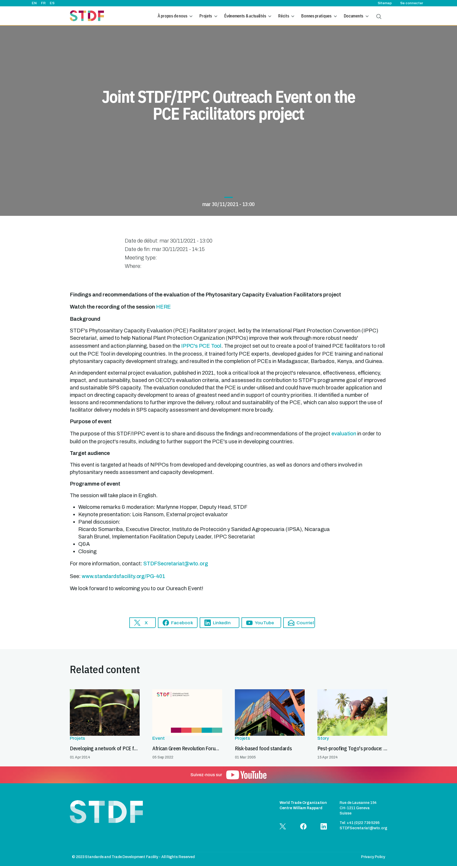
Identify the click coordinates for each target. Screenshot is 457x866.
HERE (163, 307)
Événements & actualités (245, 15)
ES (52, 3)
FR (43, 3)
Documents (353, 15)
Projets (205, 15)
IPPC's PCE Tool (201, 346)
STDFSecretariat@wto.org (175, 563)
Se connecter (411, 3)
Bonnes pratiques (316, 15)
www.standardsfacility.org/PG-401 (123, 576)
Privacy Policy (373, 857)
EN (34, 3)
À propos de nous (172, 15)
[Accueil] (87, 15)
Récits (283, 15)
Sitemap (385, 3)
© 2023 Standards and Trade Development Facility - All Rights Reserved (133, 857)
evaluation (343, 433)
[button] (142, 622)
